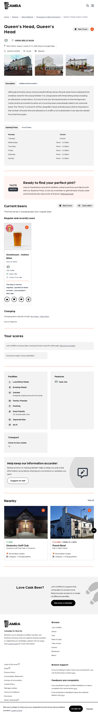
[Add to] (92, 29)
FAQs (42, 641)
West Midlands (27, 17)
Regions (15, 17)
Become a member (67, 345)
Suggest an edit (17, 480)
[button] (93, 530)
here (73, 673)
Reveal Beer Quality (17, 553)
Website (41, 51)
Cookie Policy (9, 684)
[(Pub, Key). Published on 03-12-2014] (72, 533)
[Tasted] (28, 299)
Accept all (76, 708)
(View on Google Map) (46, 46)
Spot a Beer (87, 205)
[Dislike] (21, 299)
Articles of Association (13, 680)
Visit (53, 635)
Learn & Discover (11, 664)
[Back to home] (12, 5)
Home (6, 17)
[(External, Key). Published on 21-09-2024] (26, 533)
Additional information (28, 83)
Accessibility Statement (13, 676)
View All (91, 500)
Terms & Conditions (12, 692)
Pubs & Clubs (57, 639)
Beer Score (82, 29)
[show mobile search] (87, 5)
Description (10, 83)
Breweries (56, 651)
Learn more (16, 710)
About (54, 631)
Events (54, 647)
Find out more (66, 193)
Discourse (8, 696)
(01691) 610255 (13, 51)
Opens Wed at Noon (24, 40)
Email (29, 51)
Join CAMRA (57, 627)
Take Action (56, 643)
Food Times (26, 127)
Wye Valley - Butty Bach (39, 316)
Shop (6, 668)
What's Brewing (10, 700)
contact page (13, 644)
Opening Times (12, 127)
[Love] (14, 299)
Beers (54, 655)
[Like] (7, 299)
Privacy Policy (9, 672)
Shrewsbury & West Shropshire (48, 17)
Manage (89, 709)
